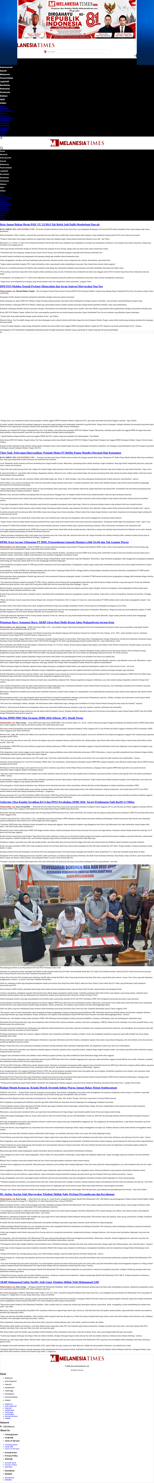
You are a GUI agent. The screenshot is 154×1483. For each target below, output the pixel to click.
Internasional (6, 67)
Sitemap (9, 1459)
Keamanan (5, 88)
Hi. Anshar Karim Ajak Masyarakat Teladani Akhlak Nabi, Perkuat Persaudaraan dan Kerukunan (57, 1194)
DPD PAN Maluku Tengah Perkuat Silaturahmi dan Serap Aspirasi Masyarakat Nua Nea (51, 286)
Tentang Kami (11, 1434)
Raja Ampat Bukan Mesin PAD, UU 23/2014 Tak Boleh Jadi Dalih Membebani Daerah (50, 224)
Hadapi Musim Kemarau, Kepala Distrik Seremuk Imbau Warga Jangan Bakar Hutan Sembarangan (58, 1087)
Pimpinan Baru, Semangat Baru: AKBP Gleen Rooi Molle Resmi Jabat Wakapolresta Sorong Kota (57, 622)
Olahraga (9, 1390)
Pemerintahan (6, 78)
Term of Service (12, 1441)
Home (3, 106)
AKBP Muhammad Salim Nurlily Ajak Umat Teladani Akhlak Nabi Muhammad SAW (49, 1282)
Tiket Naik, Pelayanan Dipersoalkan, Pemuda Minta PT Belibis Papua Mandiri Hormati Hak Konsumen (60, 452)
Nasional (4, 108)
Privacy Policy (11, 1455)
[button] (109, 52)
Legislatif (4, 81)
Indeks (3, 103)
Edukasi (4, 96)
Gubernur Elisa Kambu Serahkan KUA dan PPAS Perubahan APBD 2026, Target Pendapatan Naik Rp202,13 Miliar (67, 801)
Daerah (3, 71)
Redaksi (8, 1474)
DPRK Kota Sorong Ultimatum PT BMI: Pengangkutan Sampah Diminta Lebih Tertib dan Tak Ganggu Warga (64, 542)
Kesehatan (5, 85)
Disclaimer (10, 1470)
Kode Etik (9, 1437)
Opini (2, 99)
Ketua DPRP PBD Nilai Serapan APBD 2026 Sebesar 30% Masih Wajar (41, 717)
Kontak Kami (11, 1452)
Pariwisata (5, 92)
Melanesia (5, 74)
